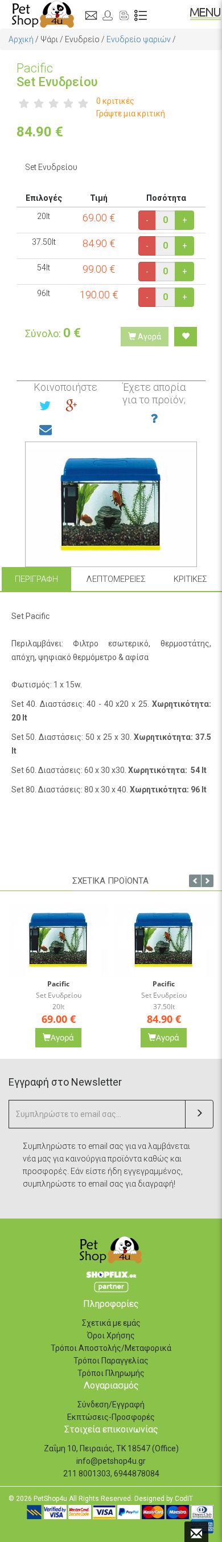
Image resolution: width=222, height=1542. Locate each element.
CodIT (184, 1499)
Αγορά (148, 336)
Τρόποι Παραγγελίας (111, 1360)
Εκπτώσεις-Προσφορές (111, 1417)
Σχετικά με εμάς (111, 1323)
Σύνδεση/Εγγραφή (111, 1404)
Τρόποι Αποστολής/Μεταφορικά (111, 1348)
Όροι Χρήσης (111, 1335)
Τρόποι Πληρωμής (111, 1373)
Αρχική (21, 39)
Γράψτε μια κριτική (130, 113)
